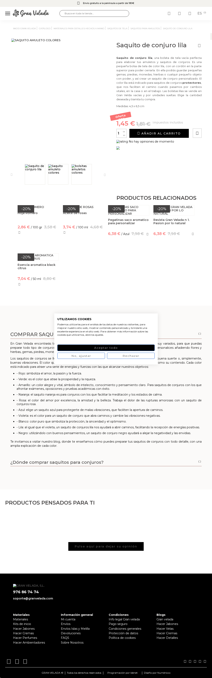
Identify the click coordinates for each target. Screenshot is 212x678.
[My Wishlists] (169, 13)
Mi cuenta (68, 619)
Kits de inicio (22, 624)
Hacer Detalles (167, 638)
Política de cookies (122, 638)
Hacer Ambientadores (29, 642)
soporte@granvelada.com (33, 598)
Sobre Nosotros (72, 642)
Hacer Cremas (23, 633)
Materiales (20, 619)
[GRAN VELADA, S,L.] (36, 13)
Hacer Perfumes (25, 638)
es (200, 13)
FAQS (65, 638)
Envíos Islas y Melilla (75, 629)
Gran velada (165, 619)
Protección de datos (123, 633)
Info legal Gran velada (124, 619)
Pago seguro (118, 624)
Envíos (65, 624)
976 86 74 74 (26, 592)
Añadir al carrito (160, 133)
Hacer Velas (165, 629)
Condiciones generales (125, 629)
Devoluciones (71, 633)
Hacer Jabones (24, 629)
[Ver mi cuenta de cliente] (180, 13)
